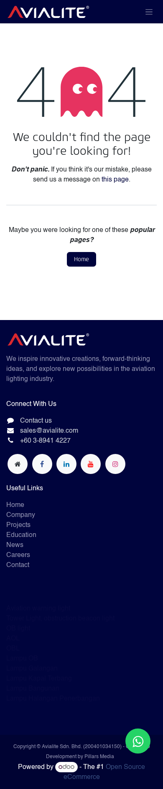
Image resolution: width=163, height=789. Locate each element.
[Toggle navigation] (149, 12)
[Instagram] (115, 464)
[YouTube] (91, 464)
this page (115, 179)
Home (81, 259)
